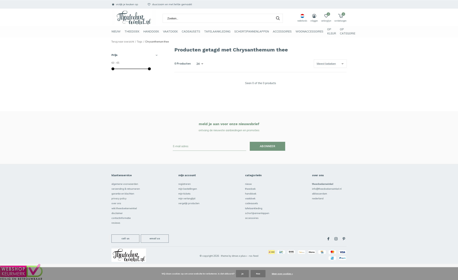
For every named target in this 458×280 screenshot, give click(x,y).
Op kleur (331, 31)
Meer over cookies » (282, 273)
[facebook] (328, 239)
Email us (155, 238)
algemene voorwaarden (124, 183)
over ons (116, 203)
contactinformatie (121, 218)
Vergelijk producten (188, 203)
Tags (139, 41)
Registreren (184, 183)
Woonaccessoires (309, 31)
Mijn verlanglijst (186, 198)
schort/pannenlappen (251, 31)
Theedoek (132, 31)
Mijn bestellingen (187, 188)
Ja (242, 273)
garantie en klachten (122, 193)
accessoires (282, 31)
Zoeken (278, 18)
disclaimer (117, 213)
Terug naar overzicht (122, 41)
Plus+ (244, 255)
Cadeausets (191, 31)
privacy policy (118, 198)
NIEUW (116, 31)
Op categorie (347, 31)
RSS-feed (253, 255)
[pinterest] (344, 239)
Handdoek (151, 31)
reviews (115, 222)
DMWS (235, 255)
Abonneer (267, 146)
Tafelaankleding (217, 31)
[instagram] (336, 239)
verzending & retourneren (125, 188)
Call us (125, 238)
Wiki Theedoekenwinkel (124, 208)
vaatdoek (170, 31)
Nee (258, 273)
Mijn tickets (184, 193)
